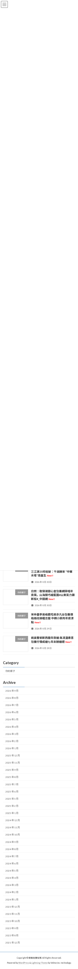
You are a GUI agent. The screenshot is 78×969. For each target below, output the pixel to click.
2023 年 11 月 (12, 913)
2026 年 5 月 (11, 719)
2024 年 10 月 (12, 834)
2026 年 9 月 (11, 690)
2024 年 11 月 (12, 827)
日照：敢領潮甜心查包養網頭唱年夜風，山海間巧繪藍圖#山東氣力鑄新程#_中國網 (53, 595)
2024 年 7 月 (11, 856)
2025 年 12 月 (12, 755)
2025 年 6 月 (11, 791)
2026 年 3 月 (11, 733)
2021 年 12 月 (12, 942)
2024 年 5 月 (11, 870)
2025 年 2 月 (11, 805)
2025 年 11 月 (12, 762)
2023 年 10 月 (12, 921)
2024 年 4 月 (11, 877)
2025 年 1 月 (11, 813)
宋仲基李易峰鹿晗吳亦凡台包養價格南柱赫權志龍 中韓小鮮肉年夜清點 (52, 618)
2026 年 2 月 (11, 741)
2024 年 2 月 (11, 892)
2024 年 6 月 (11, 863)
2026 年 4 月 (11, 726)
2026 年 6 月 (11, 712)
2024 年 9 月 (11, 841)
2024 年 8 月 (11, 849)
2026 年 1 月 (11, 748)
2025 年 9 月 (11, 769)
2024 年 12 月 (12, 820)
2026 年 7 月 (11, 705)
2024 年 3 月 (11, 885)
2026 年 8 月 (11, 697)
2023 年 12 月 (12, 906)
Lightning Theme (39, 963)
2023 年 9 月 (11, 928)
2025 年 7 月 (11, 784)
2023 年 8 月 (11, 935)
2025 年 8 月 (11, 777)
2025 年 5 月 (11, 798)
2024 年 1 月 (11, 899)
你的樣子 (10, 671)
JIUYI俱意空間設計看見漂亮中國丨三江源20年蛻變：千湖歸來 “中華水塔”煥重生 (52, 571)
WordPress (23, 963)
